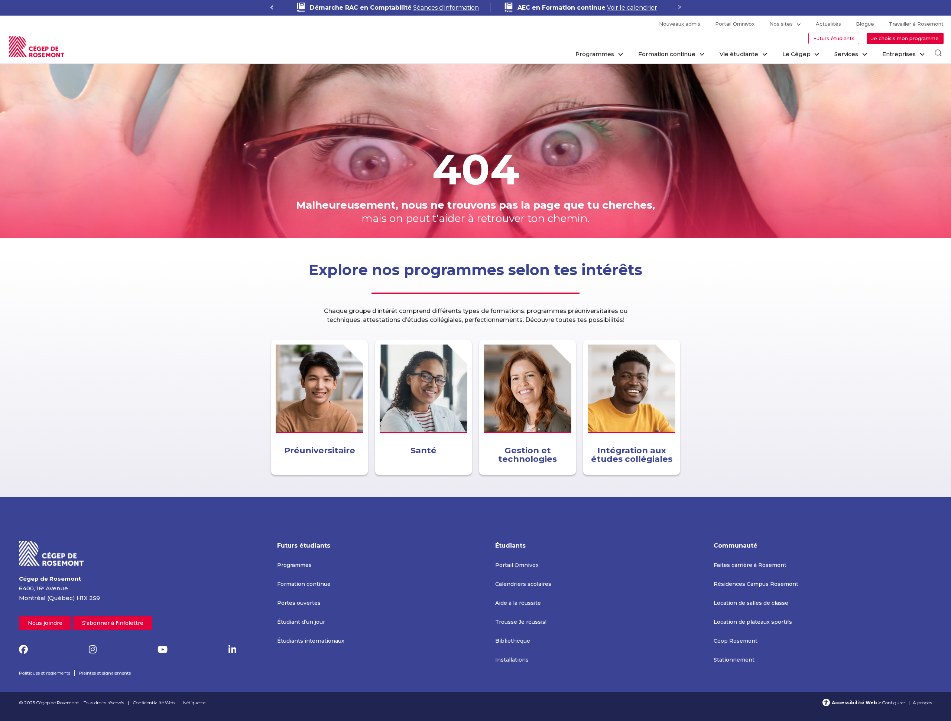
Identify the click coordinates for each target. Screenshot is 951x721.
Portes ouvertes (299, 603)
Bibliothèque (512, 640)
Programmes (594, 54)
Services (846, 54)
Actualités (828, 24)
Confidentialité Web (154, 702)
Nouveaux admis (679, 24)
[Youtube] (163, 649)
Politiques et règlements (44, 673)
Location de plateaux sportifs (753, 622)
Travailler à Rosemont (916, 24)
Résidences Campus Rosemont (756, 584)
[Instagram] (93, 649)
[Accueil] (51, 553)
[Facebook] (23, 649)
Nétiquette (194, 702)
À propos (922, 702)
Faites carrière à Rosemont (750, 565)
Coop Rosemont (735, 640)
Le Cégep (796, 54)
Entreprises (899, 54)
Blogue (865, 24)
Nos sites (781, 24)
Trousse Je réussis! (520, 622)
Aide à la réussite (518, 603)
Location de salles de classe (751, 603)
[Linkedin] (232, 649)
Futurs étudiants (833, 38)
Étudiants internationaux (310, 640)
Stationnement (734, 659)
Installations (512, 659)
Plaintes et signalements (105, 673)
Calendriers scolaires (523, 584)
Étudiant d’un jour (301, 622)
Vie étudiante (739, 54)
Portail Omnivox (734, 24)
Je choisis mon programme (905, 38)
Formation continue (666, 54)
